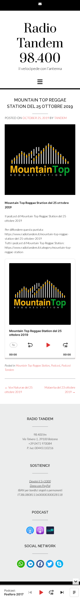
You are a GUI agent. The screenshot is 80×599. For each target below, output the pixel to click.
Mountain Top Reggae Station (33, 365)
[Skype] (59, 564)
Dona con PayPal (40, 485)
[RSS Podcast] (30, 530)
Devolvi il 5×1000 (40, 481)
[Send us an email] (40, 4)
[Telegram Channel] (30, 564)
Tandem (60, 118)
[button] (40, 81)
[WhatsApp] (21, 564)
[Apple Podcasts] (40, 530)
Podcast (55, 365)
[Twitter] (50, 564)
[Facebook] (40, 564)
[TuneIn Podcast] (50, 530)
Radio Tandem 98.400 (40, 43)
